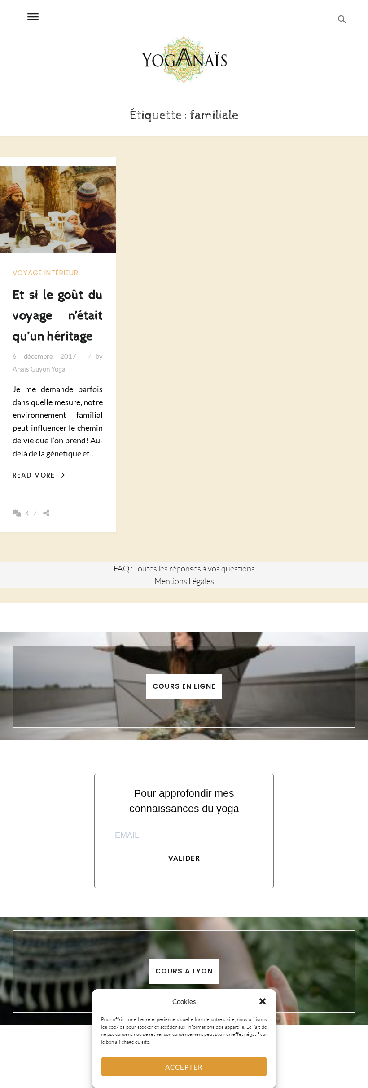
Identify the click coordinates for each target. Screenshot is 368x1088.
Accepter (184, 1067)
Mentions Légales (184, 581)
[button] (262, 1001)
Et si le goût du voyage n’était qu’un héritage (58, 315)
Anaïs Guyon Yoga (39, 369)
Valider (184, 858)
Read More (39, 475)
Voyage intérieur (46, 273)
